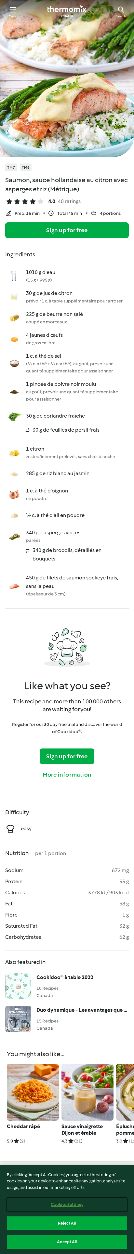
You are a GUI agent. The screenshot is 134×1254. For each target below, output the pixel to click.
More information (67, 774)
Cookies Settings (67, 1204)
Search (121, 16)
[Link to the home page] (67, 11)
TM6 (26, 167)
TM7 (11, 167)
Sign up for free (66, 230)
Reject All (67, 1223)
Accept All (67, 1241)
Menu (13, 16)
